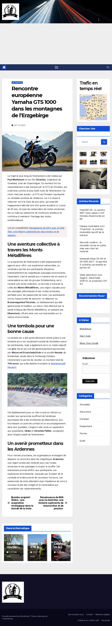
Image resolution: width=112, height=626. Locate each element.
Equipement (86, 426)
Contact (89, 614)
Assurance (85, 411)
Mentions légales (102, 614)
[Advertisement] (56, 44)
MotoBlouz (85, 328)
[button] (108, 67)
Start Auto (85, 336)
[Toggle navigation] (56, 67)
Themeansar (7, 619)
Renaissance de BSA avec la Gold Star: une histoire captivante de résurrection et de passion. (36, 232)
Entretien (84, 419)
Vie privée (105, 620)
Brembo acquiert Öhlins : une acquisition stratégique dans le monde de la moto (22, 503)
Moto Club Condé (89, 343)
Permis (83, 433)
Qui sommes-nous (76, 614)
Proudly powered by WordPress (16, 616)
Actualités (17, 82)
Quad (82, 440)
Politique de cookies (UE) (88, 620)
